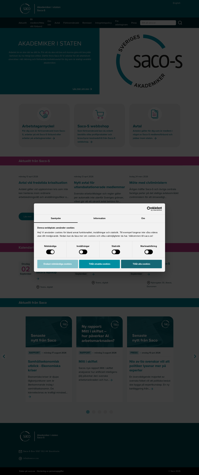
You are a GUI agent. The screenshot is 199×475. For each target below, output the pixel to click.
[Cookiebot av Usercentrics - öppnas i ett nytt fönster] (149, 209)
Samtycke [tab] (56, 218)
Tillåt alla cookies (141, 264)
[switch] (83, 252)
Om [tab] (143, 218)
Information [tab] (99, 218)
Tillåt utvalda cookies (99, 264)
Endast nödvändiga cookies (58, 264)
